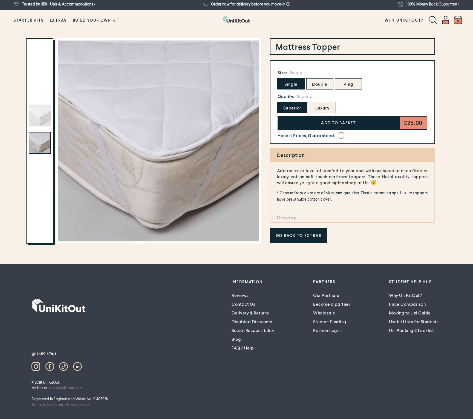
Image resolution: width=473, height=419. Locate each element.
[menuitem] (28, 20)
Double (319, 83)
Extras (58, 20)
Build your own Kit (96, 20)
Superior (292, 107)
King (348, 83)
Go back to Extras (298, 235)
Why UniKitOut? (404, 20)
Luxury (322, 107)
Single (291, 83)
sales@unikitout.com (66, 388)
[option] (158, 141)
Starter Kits (29, 20)
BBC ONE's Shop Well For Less (277, 131)
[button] (339, 123)
